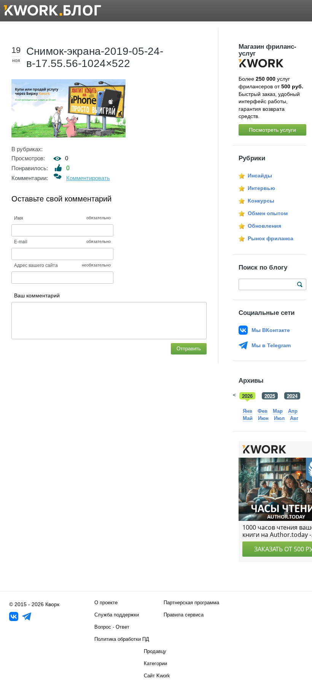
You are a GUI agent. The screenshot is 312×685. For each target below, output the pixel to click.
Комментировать (88, 178)
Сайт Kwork (157, 676)
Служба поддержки (116, 615)
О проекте (106, 602)
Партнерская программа (191, 602)
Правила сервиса (184, 615)
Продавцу (155, 651)
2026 (247, 395)
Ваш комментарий (37, 295)
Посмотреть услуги (272, 130)
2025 (269, 395)
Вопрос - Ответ (111, 627)
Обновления (264, 226)
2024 (292, 395)
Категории (155, 663)
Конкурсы (261, 201)
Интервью (261, 188)
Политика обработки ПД (121, 639)
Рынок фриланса (270, 238)
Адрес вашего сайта (36, 265)
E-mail (20, 241)
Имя (18, 217)
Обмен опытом (268, 213)
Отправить (189, 348)
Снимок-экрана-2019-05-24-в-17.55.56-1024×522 (94, 57)
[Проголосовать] (58, 167)
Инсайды (260, 175)
